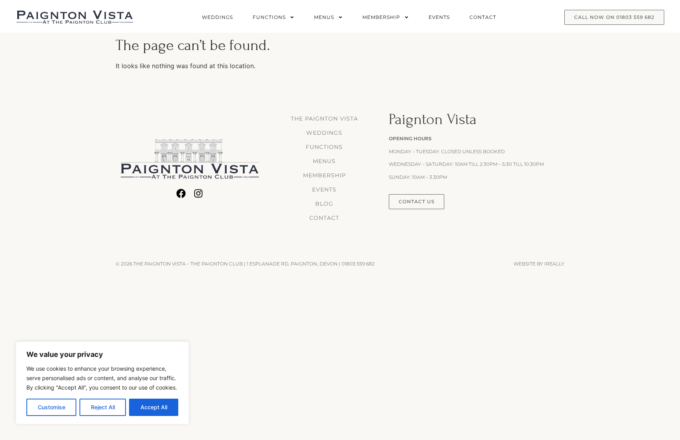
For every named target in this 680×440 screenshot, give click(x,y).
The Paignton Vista (324, 118)
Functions (269, 17)
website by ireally (539, 264)
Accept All (153, 407)
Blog (324, 203)
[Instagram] (198, 193)
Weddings (217, 17)
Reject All (103, 407)
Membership (381, 17)
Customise (51, 407)
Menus (324, 17)
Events (439, 17)
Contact (482, 17)
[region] (102, 383)
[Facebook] (181, 193)
